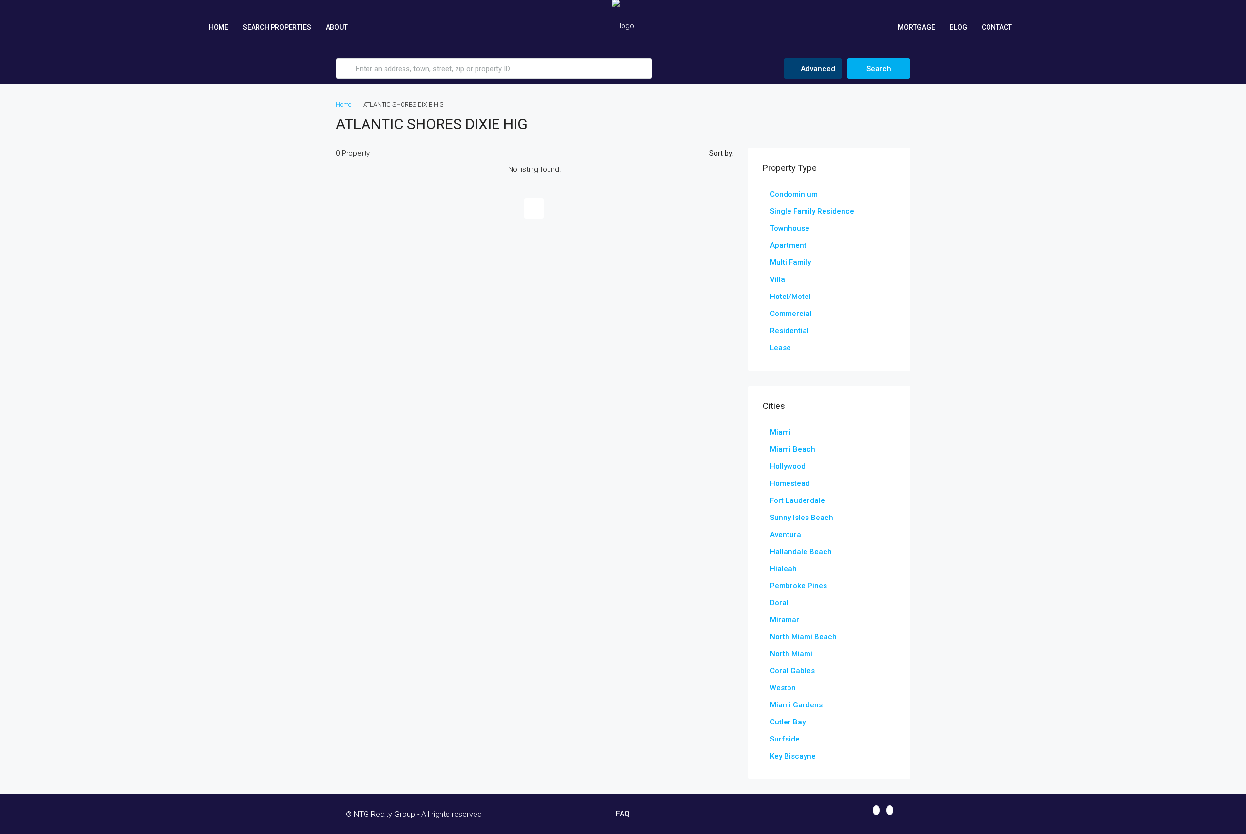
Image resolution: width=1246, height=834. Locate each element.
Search (878, 68)
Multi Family (790, 262)
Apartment (788, 245)
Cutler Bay (788, 722)
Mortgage (916, 27)
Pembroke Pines (798, 585)
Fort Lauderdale (797, 500)
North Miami (791, 653)
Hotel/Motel (790, 296)
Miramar (784, 619)
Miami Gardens (796, 705)
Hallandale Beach (801, 551)
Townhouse (789, 228)
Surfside (785, 739)
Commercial (791, 313)
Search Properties (277, 27)
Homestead (790, 483)
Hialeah (783, 568)
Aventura (785, 534)
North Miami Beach (803, 636)
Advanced (817, 68)
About (337, 27)
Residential (789, 330)
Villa (777, 279)
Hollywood (788, 466)
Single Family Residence (812, 211)
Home (218, 27)
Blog (958, 27)
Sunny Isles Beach (801, 517)
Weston (783, 688)
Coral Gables (792, 671)
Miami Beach (792, 449)
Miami (780, 432)
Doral (779, 602)
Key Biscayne (793, 756)
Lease (780, 347)
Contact (997, 27)
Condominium (794, 194)
